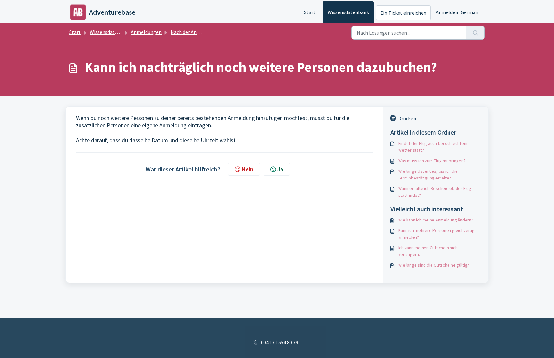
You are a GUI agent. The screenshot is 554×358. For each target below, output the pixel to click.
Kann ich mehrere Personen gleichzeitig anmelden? (436, 234)
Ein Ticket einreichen (403, 13)
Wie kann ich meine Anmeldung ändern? (435, 220)
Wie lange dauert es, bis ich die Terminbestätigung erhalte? (428, 174)
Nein (247, 169)
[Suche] (475, 33)
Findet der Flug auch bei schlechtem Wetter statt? (432, 146)
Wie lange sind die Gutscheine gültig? (433, 265)
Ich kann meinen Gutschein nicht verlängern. (428, 251)
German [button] (469, 12)
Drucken (407, 118)
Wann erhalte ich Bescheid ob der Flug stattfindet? (434, 192)
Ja (280, 169)
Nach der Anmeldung (193, 32)
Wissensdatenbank (348, 12)
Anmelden (447, 12)
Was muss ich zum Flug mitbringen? (432, 160)
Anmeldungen (146, 32)
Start (309, 12)
